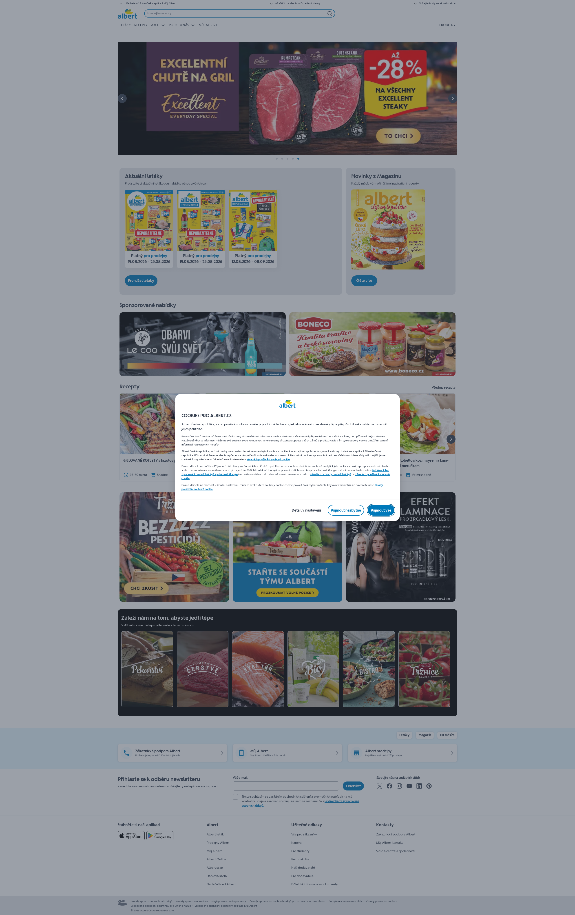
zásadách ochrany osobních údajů (330, 474)
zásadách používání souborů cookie (268, 459)
